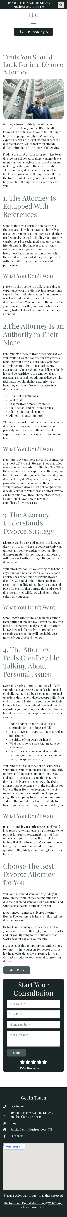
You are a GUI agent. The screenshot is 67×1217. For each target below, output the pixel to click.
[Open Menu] (33, 23)
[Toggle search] (61, 5)
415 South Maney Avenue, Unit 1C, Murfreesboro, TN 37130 (29, 4)
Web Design (55, 1203)
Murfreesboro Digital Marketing (24, 1203)
